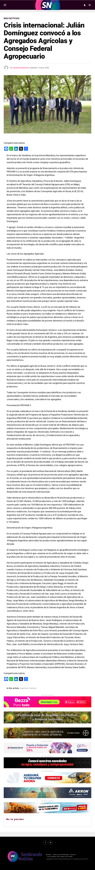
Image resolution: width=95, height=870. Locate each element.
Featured (32, 688)
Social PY (85, 859)
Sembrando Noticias (21, 68)
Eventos (73, 854)
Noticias (49, 854)
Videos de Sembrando (61, 854)
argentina (24, 688)
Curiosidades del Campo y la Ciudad (59, 856)
